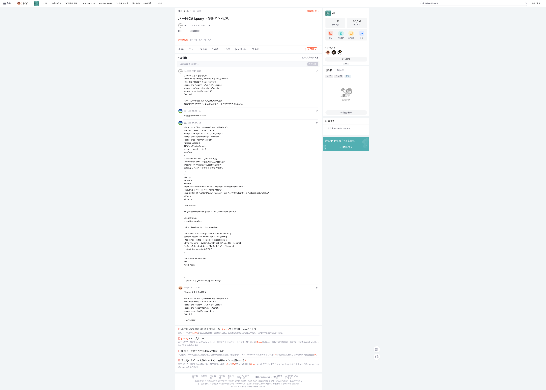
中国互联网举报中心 (227, 384)
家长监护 (201, 384)
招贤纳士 (204, 377)
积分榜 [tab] (328, 70)
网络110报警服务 (211, 384)
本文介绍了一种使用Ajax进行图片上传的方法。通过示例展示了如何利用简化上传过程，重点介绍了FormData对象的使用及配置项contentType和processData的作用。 (248, 365)
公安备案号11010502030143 (205, 381)
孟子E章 (187, 111)
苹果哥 (187, 288)
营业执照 (295, 384)
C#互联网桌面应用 (73, 3)
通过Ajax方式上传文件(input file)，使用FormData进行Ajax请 (213, 360)
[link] (180, 11)
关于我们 (195, 377)
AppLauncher (89, 3)
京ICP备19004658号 (226, 381)
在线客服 (279, 377)
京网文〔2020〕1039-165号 (246, 381)
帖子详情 (197, 11)
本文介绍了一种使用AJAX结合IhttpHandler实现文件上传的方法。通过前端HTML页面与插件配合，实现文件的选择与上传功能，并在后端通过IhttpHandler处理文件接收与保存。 (248, 343)
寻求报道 (222, 377)
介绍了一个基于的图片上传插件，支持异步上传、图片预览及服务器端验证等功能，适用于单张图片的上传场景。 (231, 332)
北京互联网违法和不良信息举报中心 (288, 381)
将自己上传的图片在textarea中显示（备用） (204, 351)
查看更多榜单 (346, 112)
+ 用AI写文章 (346, 147)
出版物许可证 (286, 384)
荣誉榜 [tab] (340, 70)
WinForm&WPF (105, 3)
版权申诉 (276, 384)
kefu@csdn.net (265, 377)
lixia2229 (187, 71)
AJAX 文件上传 (193, 338)
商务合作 (213, 377)
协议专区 (231, 377)
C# (187, 11)
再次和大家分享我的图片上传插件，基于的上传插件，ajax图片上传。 (219, 329)
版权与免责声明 (266, 384)
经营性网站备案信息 (266, 381)
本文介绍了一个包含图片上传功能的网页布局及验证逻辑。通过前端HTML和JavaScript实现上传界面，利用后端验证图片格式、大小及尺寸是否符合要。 (248, 354)
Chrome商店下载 (242, 384)
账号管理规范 (254, 384)
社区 (180, 11)
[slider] (201, 40)
